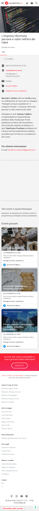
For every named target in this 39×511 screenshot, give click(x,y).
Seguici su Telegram (8, 467)
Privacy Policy (6, 451)
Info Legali (5, 444)
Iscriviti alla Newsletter (9, 464)
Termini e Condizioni (8, 447)
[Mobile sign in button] (27, 3)
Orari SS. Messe (7, 428)
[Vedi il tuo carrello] (31, 3)
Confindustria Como (14, 70)
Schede (9, 375)
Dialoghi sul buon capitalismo (16, 91)
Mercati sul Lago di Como (10, 399)
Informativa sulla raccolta (13, 508)
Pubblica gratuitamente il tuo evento (14, 438)
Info (3, 52)
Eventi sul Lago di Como (10, 388)
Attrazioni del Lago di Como (11, 392)
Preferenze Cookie (8, 454)
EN (2, 483)
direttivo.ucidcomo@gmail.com (21, 150)
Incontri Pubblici (11, 86)
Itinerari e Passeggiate (9, 395)
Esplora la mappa (8, 402)
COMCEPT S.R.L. (22, 501)
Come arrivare (6, 412)
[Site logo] (14, 3)
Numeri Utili (5, 425)
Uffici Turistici (6, 418)
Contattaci (5, 474)
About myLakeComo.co (10, 471)
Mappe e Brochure (8, 422)
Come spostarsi (7, 415)
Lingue (4, 480)
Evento (4, 47)
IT (2, 487)
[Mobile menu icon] (2, 3)
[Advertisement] (19, 180)
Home (4, 375)
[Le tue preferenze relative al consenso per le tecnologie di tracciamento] (35, 507)
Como (12, 47)
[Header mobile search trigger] (36, 3)
